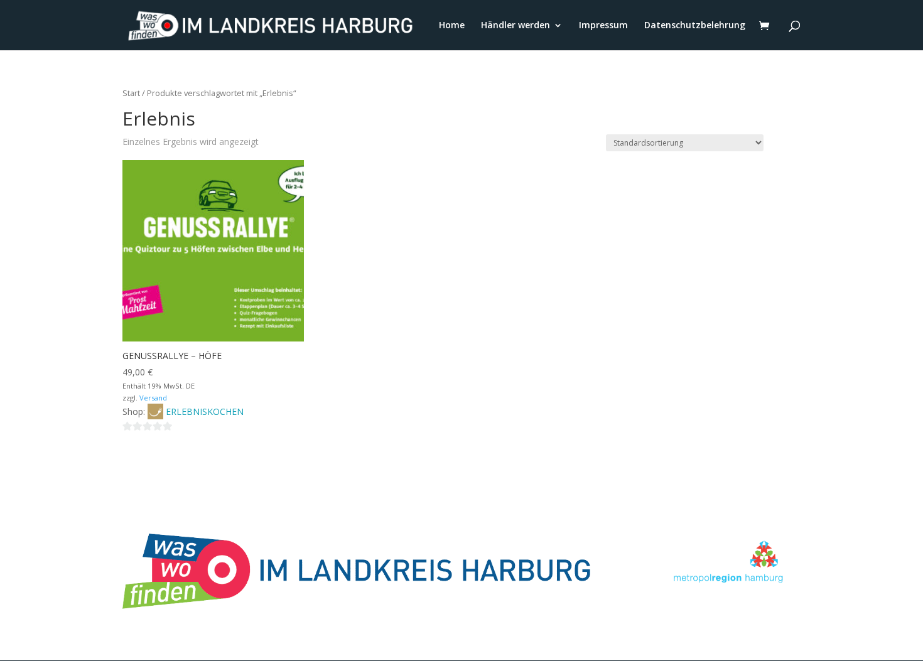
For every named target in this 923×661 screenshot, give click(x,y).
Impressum (603, 26)
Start (131, 93)
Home (452, 26)
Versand (153, 397)
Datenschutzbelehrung (694, 26)
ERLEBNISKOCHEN (205, 411)
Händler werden (515, 26)
